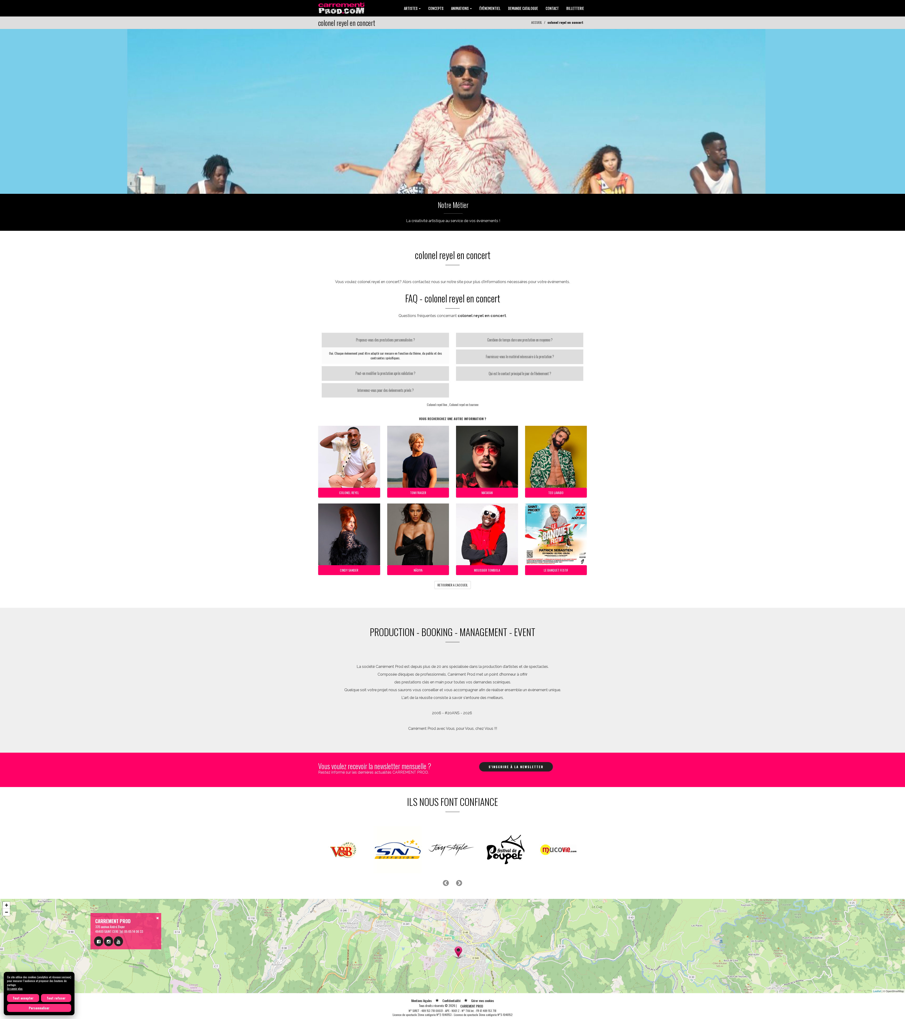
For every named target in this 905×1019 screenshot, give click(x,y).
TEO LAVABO (556, 492)
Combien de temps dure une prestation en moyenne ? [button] (519, 340)
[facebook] (98, 941)
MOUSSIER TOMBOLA (487, 570)
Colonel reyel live (437, 404)
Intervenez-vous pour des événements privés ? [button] (385, 390)
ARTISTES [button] (411, 8)
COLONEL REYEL (349, 492)
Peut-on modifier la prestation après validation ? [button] (385, 373)
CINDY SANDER (349, 570)
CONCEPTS (436, 8)
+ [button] (6, 905)
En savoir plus (15, 989)
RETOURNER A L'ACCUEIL (452, 584)
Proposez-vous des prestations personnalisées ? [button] (385, 340)
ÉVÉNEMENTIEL (490, 8)
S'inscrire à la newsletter (516, 766)
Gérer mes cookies (482, 1000)
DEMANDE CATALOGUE (523, 8)
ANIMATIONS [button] (460, 8)
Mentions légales (421, 1000)
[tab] (385, 340)
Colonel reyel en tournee (463, 404)
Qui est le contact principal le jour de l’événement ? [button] (520, 373)
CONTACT (552, 8)
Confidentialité (451, 1000)
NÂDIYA (418, 570)
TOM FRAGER (418, 492)
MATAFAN (487, 492)
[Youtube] (118, 941)
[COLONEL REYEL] (452, 110)
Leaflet (877, 991)
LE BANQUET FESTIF (556, 570)
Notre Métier (453, 204)
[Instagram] (108, 941)
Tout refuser (56, 997)
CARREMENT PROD (471, 1005)
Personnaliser (39, 1007)
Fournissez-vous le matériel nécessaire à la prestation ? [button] (520, 356)
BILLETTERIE (575, 8)
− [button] (6, 912)
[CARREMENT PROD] (342, 7)
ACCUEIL (536, 22)
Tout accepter (23, 997)
